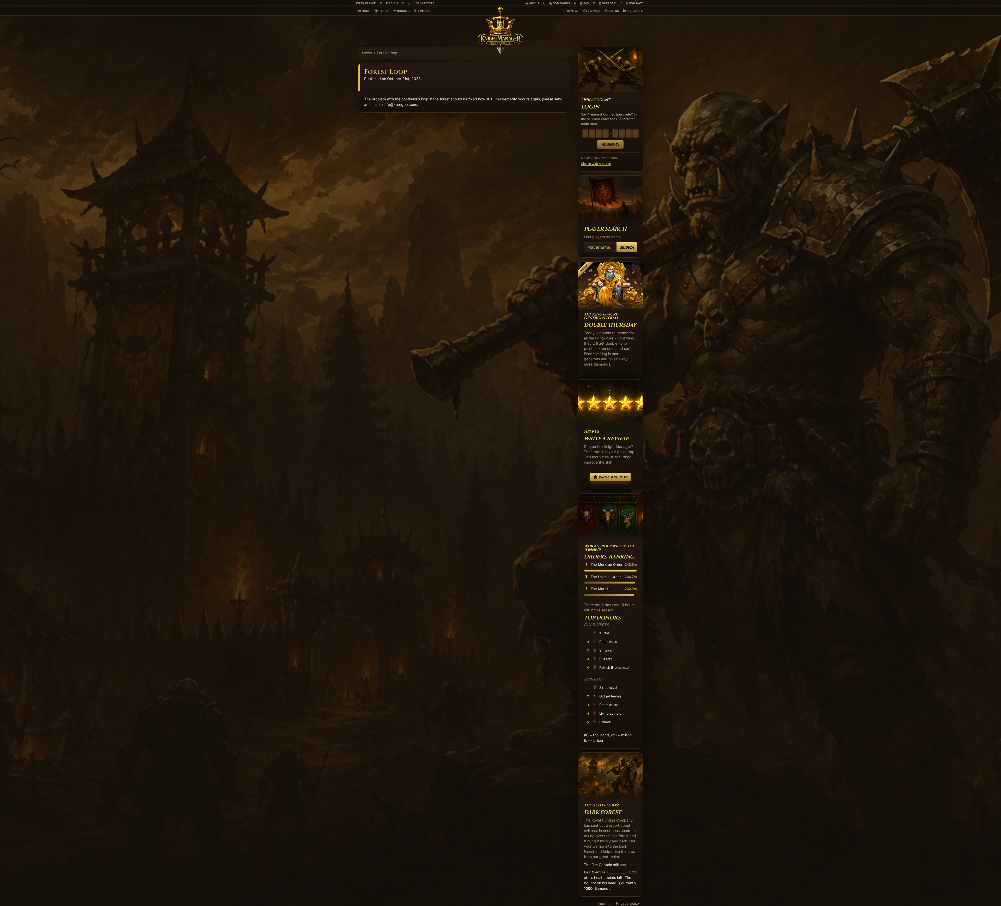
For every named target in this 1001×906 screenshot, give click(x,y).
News (574, 11)
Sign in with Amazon (596, 164)
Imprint (604, 903)
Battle (383, 11)
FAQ (584, 3)
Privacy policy (628, 903)
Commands (559, 3)
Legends (592, 11)
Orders (613, 11)
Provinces (634, 11)
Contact (635, 3)
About (534, 3)
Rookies (403, 11)
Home (365, 11)
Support (609, 3)
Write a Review (612, 477)
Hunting (423, 11)
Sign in (613, 144)
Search (627, 247)
